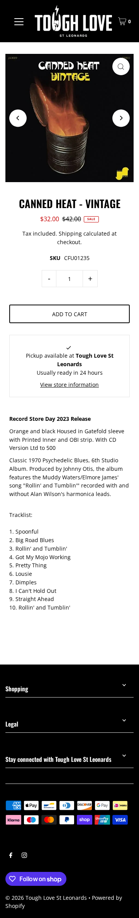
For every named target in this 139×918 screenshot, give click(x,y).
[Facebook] (10, 856)
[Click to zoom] (121, 66)
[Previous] (18, 118)
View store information (69, 384)
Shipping (70, 233)
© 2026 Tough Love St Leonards (46, 897)
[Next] (121, 118)
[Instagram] (24, 856)
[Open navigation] (19, 21)
